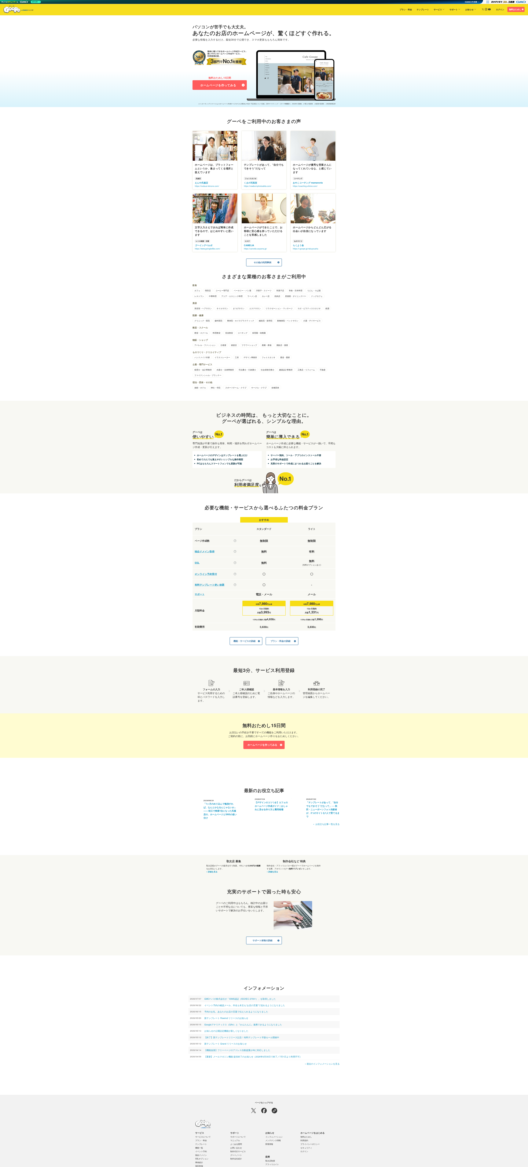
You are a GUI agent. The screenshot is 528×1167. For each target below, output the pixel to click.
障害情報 (269, 1144)
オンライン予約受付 (206, 574)
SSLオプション (201, 1158)
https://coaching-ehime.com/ (305, 186)
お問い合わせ (236, 1147)
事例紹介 (199, 1162)
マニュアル (235, 1140)
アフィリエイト (272, 1164)
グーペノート (236, 1155)
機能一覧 (199, 1147)
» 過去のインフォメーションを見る (322, 1063)
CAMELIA (249, 245)
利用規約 (304, 1140)
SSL (197, 562)
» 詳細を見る (212, 871)
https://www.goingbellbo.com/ (207, 248)
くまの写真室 (250, 182)
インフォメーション (274, 1136)
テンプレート (423, 9)
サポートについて (238, 1136)
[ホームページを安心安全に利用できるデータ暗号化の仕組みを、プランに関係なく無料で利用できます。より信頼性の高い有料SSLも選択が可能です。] (235, 563)
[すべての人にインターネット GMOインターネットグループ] (509, 2)
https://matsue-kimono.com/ (207, 186)
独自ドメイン (201, 1155)
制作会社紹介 (236, 1158)
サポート (453, 9)
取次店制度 (270, 1160)
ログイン (500, 9)
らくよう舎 (298, 245)
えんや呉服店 (201, 182)
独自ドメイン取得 (205, 551)
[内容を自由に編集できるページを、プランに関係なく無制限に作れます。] (235, 541)
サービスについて (203, 1136)
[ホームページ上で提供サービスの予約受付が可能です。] (235, 574)
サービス (438, 9)
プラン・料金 (406, 9)
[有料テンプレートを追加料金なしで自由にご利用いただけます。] (235, 585)
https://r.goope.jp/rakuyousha (305, 248)
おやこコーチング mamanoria (308, 182)
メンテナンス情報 (273, 1140)
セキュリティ (306, 1147)
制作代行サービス (238, 1151)
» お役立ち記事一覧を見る (326, 824)
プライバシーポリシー (310, 1144)
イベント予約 (201, 1151)
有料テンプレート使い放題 (209, 584)
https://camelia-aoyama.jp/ (255, 248)
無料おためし (515, 9)
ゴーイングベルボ (203, 245)
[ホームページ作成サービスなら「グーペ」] (17, 10)
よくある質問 (236, 1144)
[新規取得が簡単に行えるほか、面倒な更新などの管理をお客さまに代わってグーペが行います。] (235, 551)
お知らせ (469, 9)
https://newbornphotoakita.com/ (257, 186)
